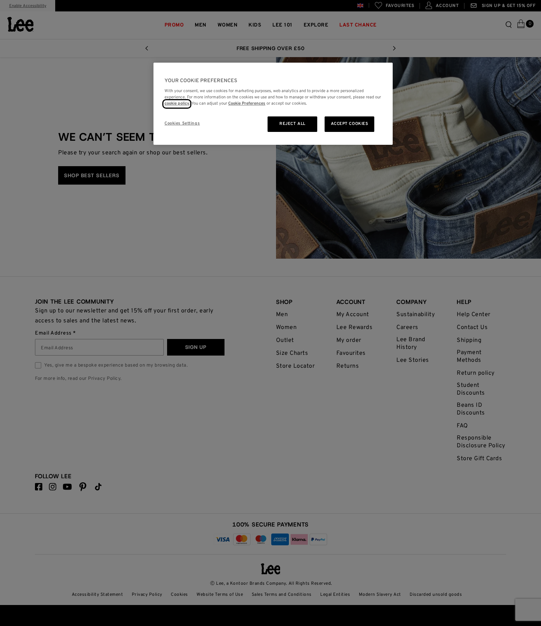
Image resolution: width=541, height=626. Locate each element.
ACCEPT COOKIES (349, 123)
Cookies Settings (182, 123)
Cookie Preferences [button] (246, 103)
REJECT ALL (292, 123)
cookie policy (177, 103)
